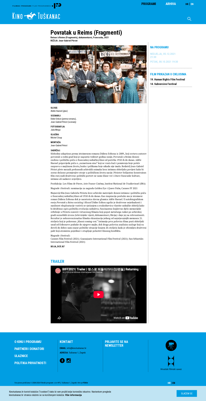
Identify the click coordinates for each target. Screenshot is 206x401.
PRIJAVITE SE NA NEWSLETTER (116, 343)
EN (192, 4)
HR (186, 4)
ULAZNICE (21, 356)
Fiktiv (85, 383)
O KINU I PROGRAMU (27, 342)
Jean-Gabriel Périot (68, 40)
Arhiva (171, 4)
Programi (148, 4)
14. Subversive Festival (163, 84)
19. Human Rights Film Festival (167, 79)
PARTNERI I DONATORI (29, 349)
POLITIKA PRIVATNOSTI (30, 363)
